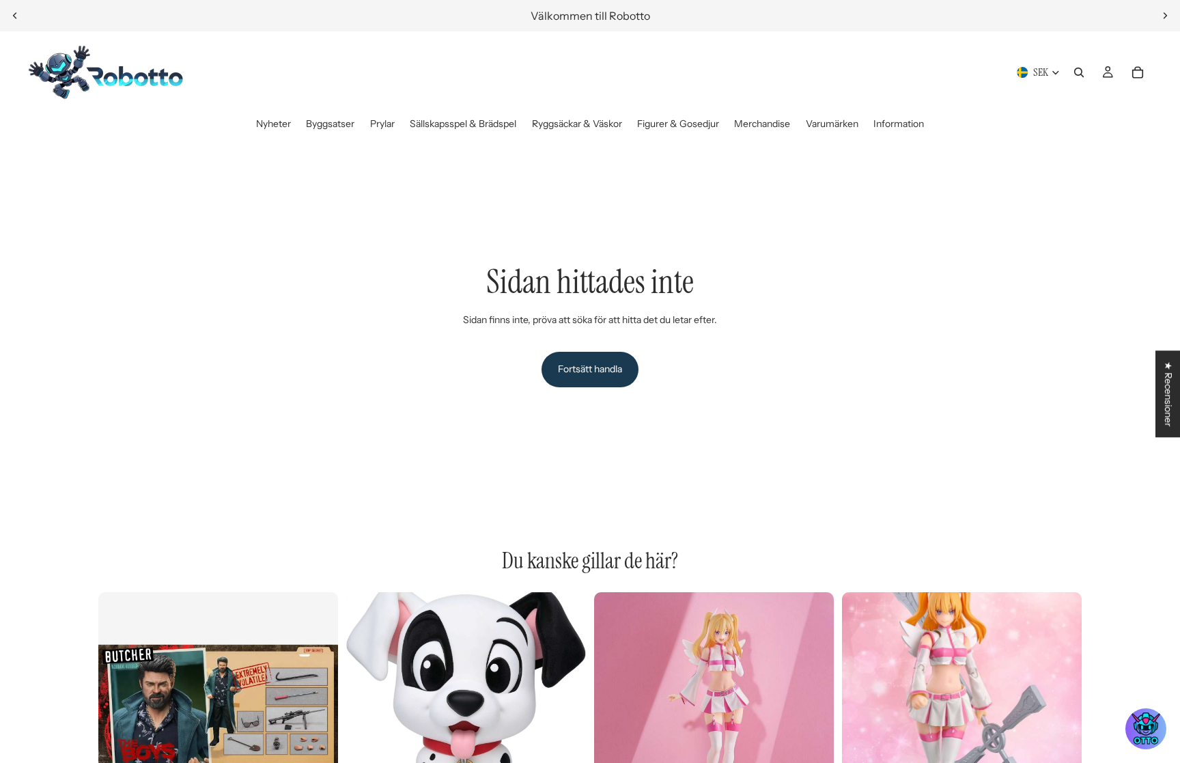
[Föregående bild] (15, 16)
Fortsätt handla (590, 369)
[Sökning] (1079, 72)
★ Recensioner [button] (1168, 393)
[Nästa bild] (1165, 16)
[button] (1145, 728)
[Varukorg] (1138, 72)
